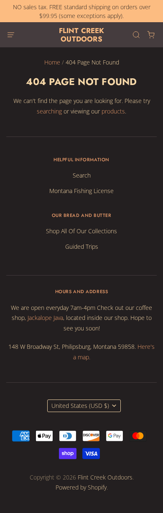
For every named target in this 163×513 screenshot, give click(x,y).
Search (82, 175)
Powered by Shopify (81, 487)
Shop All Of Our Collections (81, 231)
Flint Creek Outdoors (81, 35)
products (113, 111)
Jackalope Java (45, 318)
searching (49, 111)
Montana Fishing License (81, 191)
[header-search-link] (136, 35)
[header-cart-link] (150, 35)
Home (52, 62)
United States (80, 406)
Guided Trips (81, 246)
